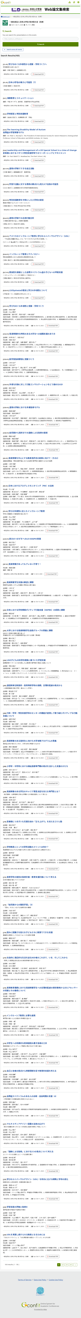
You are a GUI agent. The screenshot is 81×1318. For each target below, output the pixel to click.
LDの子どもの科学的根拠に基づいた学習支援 (26, 660)
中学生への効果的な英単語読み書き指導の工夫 (27, 1043)
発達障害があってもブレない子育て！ (25, 564)
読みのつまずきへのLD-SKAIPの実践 (25, 539)
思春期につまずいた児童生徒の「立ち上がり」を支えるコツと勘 (34, 821)
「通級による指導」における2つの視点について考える (30, 1151)
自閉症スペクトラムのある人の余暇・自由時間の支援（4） (32, 1096)
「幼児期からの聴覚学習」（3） (20, 904)
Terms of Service (24, 1280)
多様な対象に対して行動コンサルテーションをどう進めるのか (36, 384)
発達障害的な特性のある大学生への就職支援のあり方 (32, 334)
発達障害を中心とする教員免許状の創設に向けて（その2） (34, 458)
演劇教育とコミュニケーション (20, 98)
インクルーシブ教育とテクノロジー (24, 254)
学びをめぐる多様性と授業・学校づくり (26, 306)
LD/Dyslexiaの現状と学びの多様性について (28, 290)
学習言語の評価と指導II (17, 1207)
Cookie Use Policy (56, 1280)
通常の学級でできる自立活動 (21, 168)
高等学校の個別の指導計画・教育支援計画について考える (31, 877)
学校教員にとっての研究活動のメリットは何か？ (28, 847)
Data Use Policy (40, 1280)
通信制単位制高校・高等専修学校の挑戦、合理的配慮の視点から (34, 685)
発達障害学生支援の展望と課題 (20, 582)
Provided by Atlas (40, 1309)
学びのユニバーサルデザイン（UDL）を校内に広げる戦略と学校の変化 (37, 1179)
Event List (6, 17)
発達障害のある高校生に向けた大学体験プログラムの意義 (31, 741)
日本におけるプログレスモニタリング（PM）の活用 (31, 485)
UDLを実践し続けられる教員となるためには (26, 1234)
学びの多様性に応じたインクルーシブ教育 (26, 511)
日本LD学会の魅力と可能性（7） (22, 82)
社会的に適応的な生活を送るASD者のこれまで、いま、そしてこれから (37, 957)
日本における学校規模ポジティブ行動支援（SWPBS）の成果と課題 (36, 610)
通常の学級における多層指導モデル (24, 407)
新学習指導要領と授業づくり (21, 359)
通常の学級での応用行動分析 (21, 218)
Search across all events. (14, 49)
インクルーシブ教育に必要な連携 (21, 1015)
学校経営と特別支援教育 (17, 113)
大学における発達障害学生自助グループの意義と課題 (30, 630)
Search (8, 31)
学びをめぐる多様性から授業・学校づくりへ (27, 64)
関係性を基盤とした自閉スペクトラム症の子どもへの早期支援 (36, 272)
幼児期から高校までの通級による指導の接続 (28, 432)
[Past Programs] (70, 2)
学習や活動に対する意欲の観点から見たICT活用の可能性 (33, 184)
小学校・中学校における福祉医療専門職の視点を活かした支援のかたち (37, 766)
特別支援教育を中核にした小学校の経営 (26, 200)
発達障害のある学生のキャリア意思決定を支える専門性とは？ (33, 791)
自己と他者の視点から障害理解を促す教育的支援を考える (31, 1071)
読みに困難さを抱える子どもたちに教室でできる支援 (30, 932)
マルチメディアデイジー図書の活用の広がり (26, 1124)
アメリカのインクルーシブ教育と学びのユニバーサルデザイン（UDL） (39, 236)
